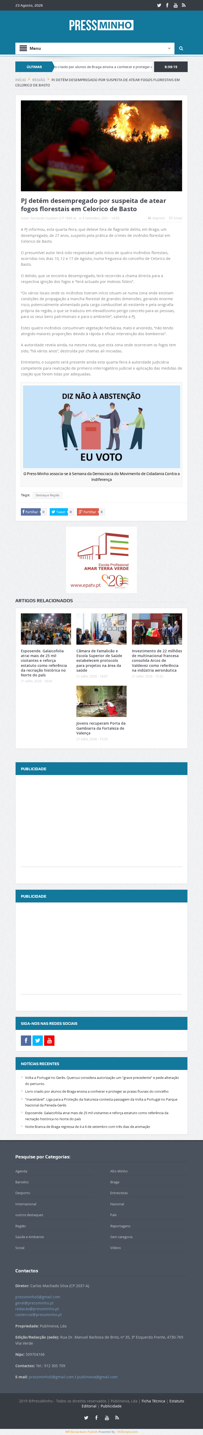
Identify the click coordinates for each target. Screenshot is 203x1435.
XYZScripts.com (127, 1432)
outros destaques (29, 1214)
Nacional (117, 1204)
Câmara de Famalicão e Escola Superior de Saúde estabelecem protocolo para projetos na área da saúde (99, 660)
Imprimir (159, 218)
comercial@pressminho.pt (38, 1314)
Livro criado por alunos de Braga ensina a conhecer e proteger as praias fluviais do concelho (94, 67)
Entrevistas (119, 1192)
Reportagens (120, 1226)
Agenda (21, 1171)
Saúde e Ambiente (29, 1236)
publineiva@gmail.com (97, 1376)
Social (19, 1247)
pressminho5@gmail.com (37, 1296)
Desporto (22, 1192)
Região (20, 1226)
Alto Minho (119, 1171)
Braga (114, 1182)
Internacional (25, 1204)
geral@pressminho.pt (34, 1302)
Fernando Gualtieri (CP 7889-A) (53, 218)
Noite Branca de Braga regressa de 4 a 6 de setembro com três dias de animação (87, 1126)
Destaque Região (47, 495)
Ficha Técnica (153, 1400)
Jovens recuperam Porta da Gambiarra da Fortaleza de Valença (101, 728)
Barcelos (22, 1182)
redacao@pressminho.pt (37, 1308)
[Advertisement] (101, 829)
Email (178, 218)
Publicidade (111, 1406)
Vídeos (115, 1247)
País (113, 1214)
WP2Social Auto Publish (81, 1432)
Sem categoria (121, 1236)
